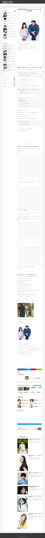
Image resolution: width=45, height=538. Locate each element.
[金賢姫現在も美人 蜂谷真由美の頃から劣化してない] (22, 478)
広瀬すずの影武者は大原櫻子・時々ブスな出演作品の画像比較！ (25, 128)
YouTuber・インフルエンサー (8, 86)
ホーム (3, 4)
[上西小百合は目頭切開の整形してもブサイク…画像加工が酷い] (22, 490)
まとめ (8, 75)
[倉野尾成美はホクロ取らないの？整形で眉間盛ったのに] (22, 504)
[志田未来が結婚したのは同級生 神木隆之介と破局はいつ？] (22, 446)
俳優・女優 (15, 4)
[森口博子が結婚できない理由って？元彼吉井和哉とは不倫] (22, 521)
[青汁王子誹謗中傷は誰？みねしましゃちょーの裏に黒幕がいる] (20, 389)
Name (17, 417)
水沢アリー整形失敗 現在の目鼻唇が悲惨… (11, 61)
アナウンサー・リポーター (29, 4)
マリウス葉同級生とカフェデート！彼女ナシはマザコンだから (32, 393)
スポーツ (25, 4)
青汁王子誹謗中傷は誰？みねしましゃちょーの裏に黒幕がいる (20, 393)
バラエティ (19, 4)
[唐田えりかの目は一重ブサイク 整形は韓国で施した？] (26, 389)
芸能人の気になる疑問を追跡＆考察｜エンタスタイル (8, 2)
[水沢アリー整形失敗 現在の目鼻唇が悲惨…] (38, 387)
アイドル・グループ (7, 4)
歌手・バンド (12, 4)
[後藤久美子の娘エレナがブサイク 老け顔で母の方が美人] (22, 463)
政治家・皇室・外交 (35, 4)
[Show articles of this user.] (23, 378)
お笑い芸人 (22, 4)
